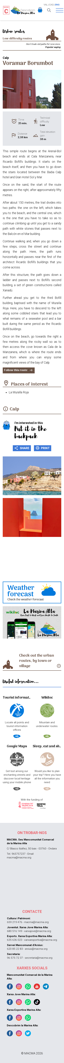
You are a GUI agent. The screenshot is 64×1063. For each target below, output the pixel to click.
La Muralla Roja (19, 392)
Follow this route (18, 370)
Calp (14, 409)
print (42, 448)
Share (22, 448)
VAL (46, 4)
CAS (51, 4)
